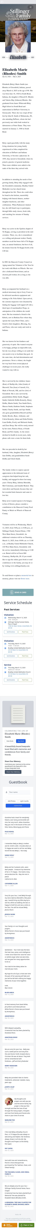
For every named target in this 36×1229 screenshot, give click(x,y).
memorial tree (27, 575)
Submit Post (18, 806)
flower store (25, 578)
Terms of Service (23, 1220)
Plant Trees (25, 632)
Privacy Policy (12, 1220)
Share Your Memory (13, 772)
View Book (9, 741)
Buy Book (21, 741)
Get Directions (11, 632)
